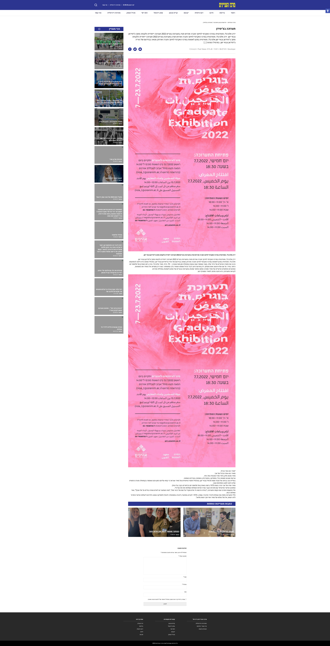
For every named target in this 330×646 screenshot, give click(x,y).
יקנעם (186, 13)
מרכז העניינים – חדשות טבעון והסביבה (224, 22)
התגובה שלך (182, 556)
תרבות (141, 635)
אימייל (184, 584)
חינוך (211, 13)
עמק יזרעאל (158, 13)
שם (184, 577)
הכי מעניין (140, 623)
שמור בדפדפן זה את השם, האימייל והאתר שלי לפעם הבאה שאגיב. (166, 599)
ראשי (233, 13)
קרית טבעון (173, 13)
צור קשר (104, 5)
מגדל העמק (130, 13)
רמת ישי (144, 13)
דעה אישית (199, 13)
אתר (185, 592)
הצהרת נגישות (203, 629)
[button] (328, 11)
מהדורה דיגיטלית (115, 5)
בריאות (222, 13)
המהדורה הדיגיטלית (201, 623)
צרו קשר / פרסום (202, 626)
